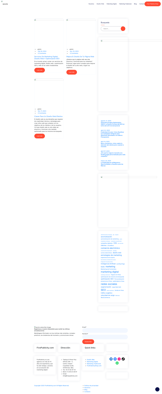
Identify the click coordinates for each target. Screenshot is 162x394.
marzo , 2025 (106, 161)
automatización (106, 237)
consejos (115, 250)
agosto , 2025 (106, 121)
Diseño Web (100, 4)
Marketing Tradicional (125, 4)
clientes (104, 245)
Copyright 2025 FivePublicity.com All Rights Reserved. (51, 385)
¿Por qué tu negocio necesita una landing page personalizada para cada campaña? (113, 154)
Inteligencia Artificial (108, 264)
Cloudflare (110, 245)
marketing (110, 266)
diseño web (117, 253)
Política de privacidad (91, 385)
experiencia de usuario (108, 257)
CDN (115, 243)
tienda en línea (119, 290)
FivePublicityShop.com (94, 366)
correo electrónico (106, 253)
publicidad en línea (118, 281)
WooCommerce (105, 297)
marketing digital (110, 271)
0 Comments (41, 53)
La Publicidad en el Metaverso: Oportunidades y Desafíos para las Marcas (112, 164)
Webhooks (117, 295)
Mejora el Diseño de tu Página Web (80, 56)
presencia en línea (106, 281)
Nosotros (91, 4)
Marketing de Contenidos (108, 269)
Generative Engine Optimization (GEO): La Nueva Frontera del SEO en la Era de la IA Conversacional (113, 124)
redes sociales (109, 284)
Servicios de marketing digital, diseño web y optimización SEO (46, 57)
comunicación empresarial (106, 250)
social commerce (110, 290)
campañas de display (105, 241)
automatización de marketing (110, 239)
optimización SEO (107, 279)
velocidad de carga (107, 295)
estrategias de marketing (111, 255)
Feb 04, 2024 (41, 51)
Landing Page (120, 264)
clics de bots (120, 243)
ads (113, 234)
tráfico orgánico (106, 293)
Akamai (116, 234)
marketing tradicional (105, 274)
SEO (103, 289)
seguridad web (116, 287)
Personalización (119, 279)
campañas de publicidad (116, 241)
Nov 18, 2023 (74, 51)
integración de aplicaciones (107, 261)
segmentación (106, 287)
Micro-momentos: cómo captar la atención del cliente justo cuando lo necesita (112, 144)
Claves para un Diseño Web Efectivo (48, 116)
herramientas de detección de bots (108, 259)
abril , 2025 (105, 130)
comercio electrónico (110, 248)
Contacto (142, 4)
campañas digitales (107, 243)
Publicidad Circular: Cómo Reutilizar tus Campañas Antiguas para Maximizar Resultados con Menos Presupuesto (112, 134)
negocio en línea (116, 274)
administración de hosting (106, 234)
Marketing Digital (112, 4)
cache (120, 239)
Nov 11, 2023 (41, 111)
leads (103, 267)
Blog (135, 4)
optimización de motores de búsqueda (112, 277)
